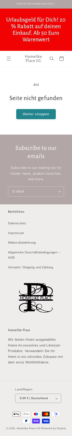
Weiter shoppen (36, 114)
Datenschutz (17, 223)
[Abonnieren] (59, 191)
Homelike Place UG (29, 428)
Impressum (16, 233)
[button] (9, 58)
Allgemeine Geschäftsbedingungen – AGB (34, 255)
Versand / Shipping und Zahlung (30, 267)
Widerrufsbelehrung (22, 242)
